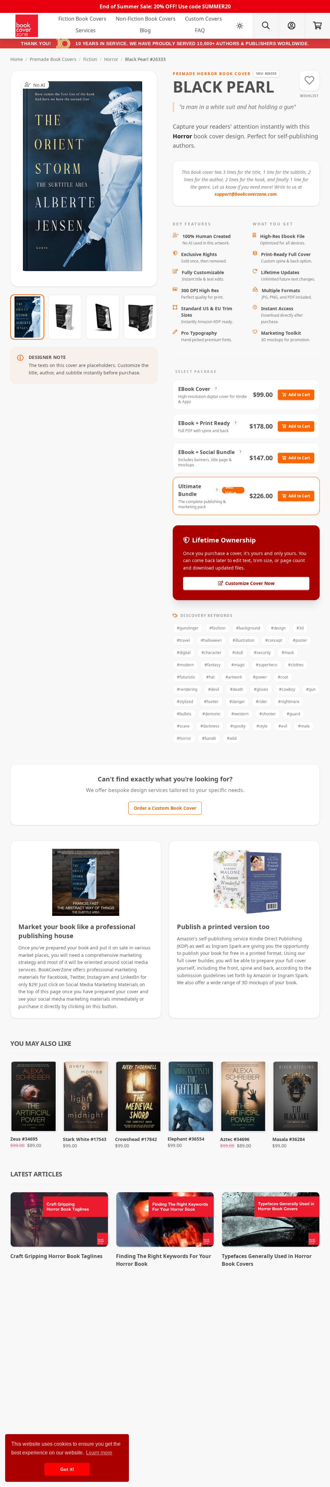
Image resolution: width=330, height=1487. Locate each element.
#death (236, 689)
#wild (232, 738)
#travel (183, 640)
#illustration (243, 640)
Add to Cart (299, 394)
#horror (184, 738)
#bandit (209, 738)
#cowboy (287, 689)
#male (304, 726)
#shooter (267, 714)
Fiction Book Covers (82, 18)
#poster (300, 640)
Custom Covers (203, 18)
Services (86, 30)
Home (16, 59)
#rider (261, 701)
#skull (237, 652)
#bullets (184, 714)
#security (262, 652)
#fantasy (212, 665)
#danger (237, 701)
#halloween (211, 640)
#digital (183, 652)
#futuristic (186, 677)
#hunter (211, 701)
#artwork (234, 677)
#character (211, 652)
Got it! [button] (67, 1469)
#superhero (266, 665)
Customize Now (87, 178)
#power (260, 677)
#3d (300, 628)
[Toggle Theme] (240, 26)
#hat (210, 677)
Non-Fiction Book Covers (146, 18)
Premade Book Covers (53, 59)
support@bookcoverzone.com (246, 194)
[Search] (265, 26)
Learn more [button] (99, 1452)
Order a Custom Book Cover (165, 808)
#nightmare (288, 701)
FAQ (200, 30)
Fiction (90, 59)
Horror (111, 59)
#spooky (238, 726)
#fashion (217, 628)
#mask (288, 652)
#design (278, 628)
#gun (310, 689)
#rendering (187, 689)
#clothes (296, 665)
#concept (273, 640)
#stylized (185, 701)
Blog (145, 30)
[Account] (291, 26)
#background (248, 628)
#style (262, 726)
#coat (283, 677)
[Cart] (317, 26)
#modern (185, 665)
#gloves (261, 689)
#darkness (209, 726)
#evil (282, 726)
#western (239, 714)
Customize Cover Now (250, 583)
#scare (183, 726)
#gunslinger (188, 628)
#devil (213, 689)
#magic (238, 665)
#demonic (211, 714)
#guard (293, 714)
